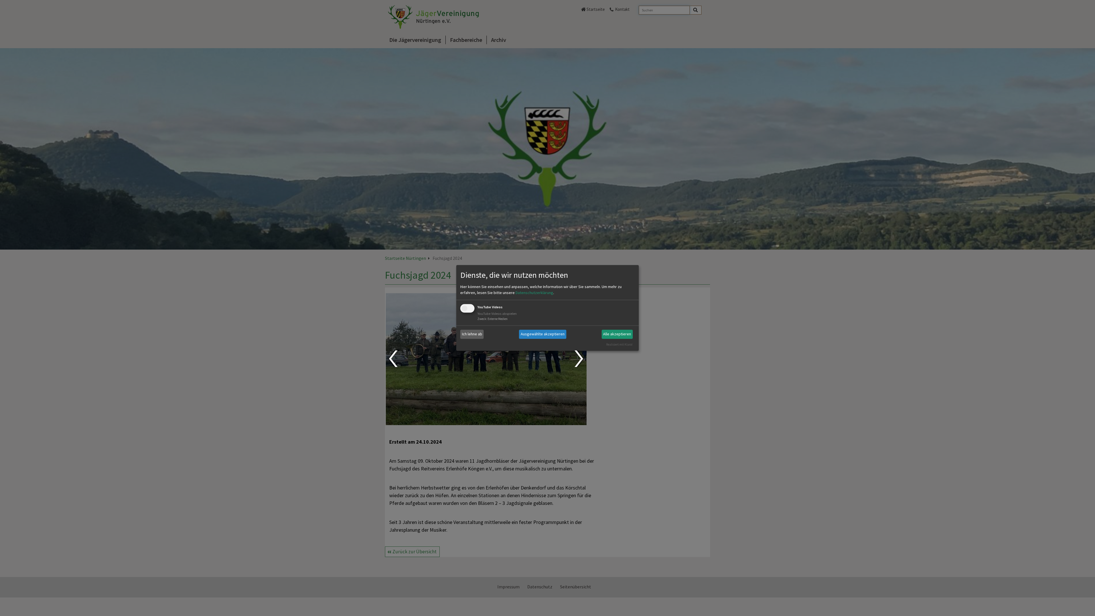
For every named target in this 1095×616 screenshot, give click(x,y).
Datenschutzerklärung (534, 292)
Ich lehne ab (472, 333)
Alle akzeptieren (617, 333)
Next (580, 359)
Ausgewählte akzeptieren (543, 333)
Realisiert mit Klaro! (619, 344)
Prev (393, 359)
